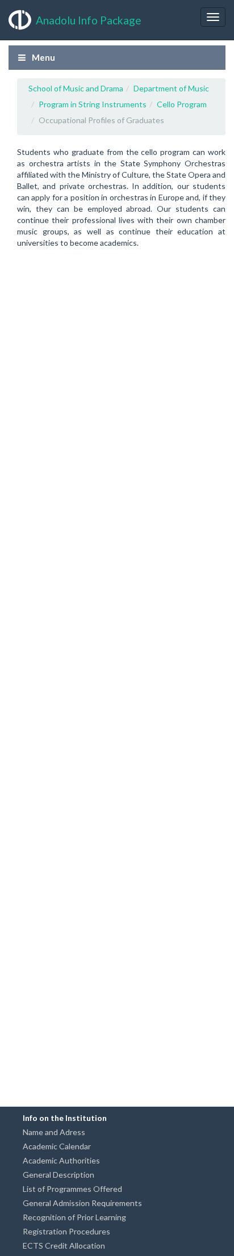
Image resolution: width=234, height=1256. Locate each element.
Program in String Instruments (93, 104)
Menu (42, 57)
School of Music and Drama (75, 88)
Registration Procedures (66, 1231)
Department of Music (171, 88)
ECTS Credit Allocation (64, 1245)
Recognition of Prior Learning (74, 1217)
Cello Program (182, 104)
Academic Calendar (57, 1146)
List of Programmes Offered (72, 1189)
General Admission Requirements (82, 1203)
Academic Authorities (61, 1160)
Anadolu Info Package (88, 20)
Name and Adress (54, 1132)
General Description (58, 1174)
